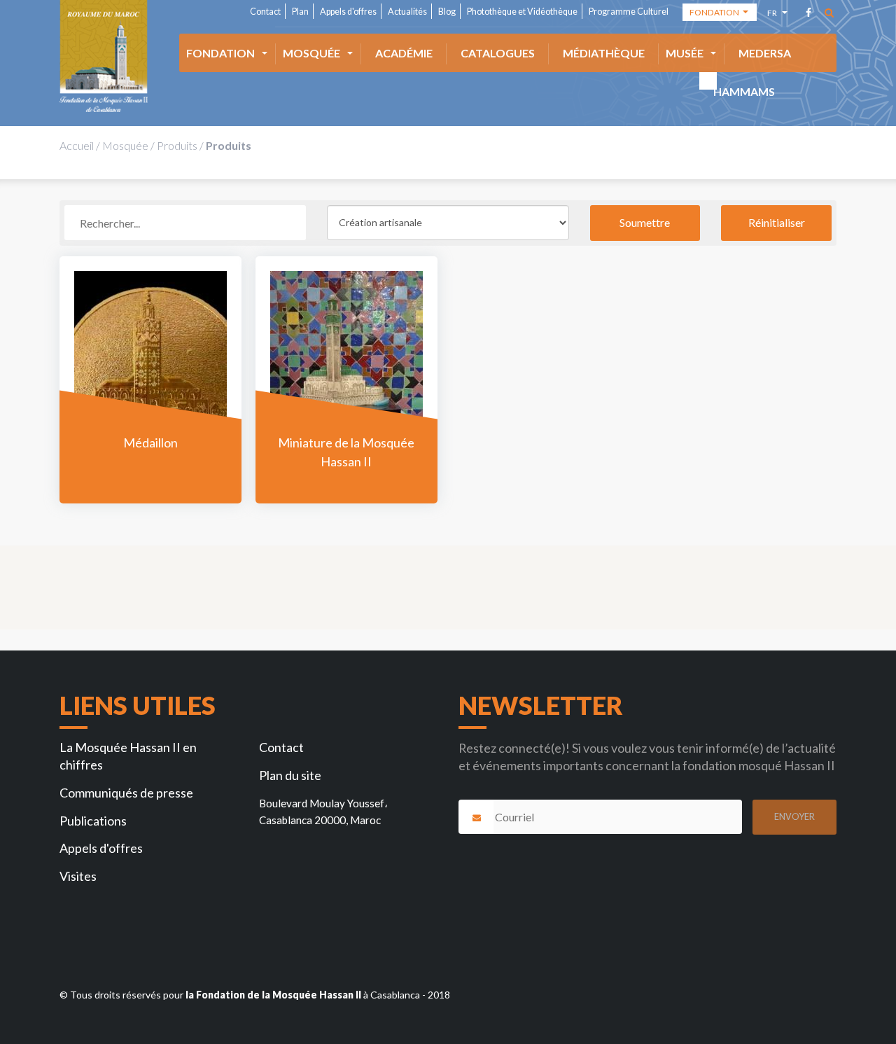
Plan (300, 11)
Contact (265, 11)
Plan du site (290, 775)
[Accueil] (103, 56)
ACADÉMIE (404, 53)
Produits (177, 145)
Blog (447, 11)
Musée (685, 53)
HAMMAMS (744, 91)
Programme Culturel (628, 11)
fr (773, 15)
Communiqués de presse (126, 792)
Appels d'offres (348, 11)
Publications (93, 820)
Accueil (76, 145)
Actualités (407, 11)
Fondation (220, 53)
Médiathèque (604, 53)
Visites (78, 876)
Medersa (764, 53)
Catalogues (498, 53)
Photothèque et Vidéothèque (522, 11)
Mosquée (311, 53)
